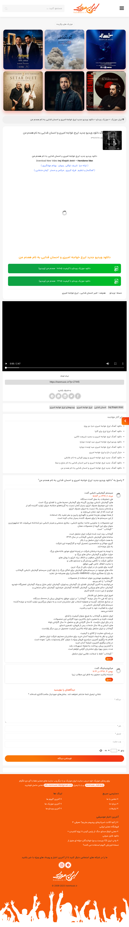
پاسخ (109, 658)
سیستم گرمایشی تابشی (101, 492)
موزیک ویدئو (102, 119)
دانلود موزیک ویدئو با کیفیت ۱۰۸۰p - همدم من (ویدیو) (64, 268)
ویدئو (112, 293)
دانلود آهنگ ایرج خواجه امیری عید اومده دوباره (100, 447)
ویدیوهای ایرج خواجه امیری (62, 407)
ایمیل (118, 734)
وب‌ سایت (117, 741)
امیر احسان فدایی (88, 293)
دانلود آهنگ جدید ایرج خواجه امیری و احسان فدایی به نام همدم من (91, 468)
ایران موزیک (116, 119)
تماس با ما (112, 799)
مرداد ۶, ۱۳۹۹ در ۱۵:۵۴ (103, 496)
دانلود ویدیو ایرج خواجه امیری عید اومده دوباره (101, 441)
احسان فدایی (100, 407)
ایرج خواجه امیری (70, 293)
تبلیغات (113, 808)
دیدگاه (117, 699)
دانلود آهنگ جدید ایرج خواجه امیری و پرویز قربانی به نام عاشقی (93, 457)
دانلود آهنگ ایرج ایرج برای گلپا (108, 431)
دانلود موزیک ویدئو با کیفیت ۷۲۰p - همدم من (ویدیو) (64, 281)
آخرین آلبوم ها (53, 799)
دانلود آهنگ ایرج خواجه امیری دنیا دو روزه (103, 426)
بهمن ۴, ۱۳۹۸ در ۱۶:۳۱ (103, 671)
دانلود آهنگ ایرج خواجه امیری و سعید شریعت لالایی (98, 436)
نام (119, 726)
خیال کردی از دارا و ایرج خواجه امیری (105, 452)
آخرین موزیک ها (52, 803)
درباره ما (113, 803)
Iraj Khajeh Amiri (66, 160)
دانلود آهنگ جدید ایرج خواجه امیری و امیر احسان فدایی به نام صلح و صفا (88, 462)
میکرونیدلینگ (106, 668)
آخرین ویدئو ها (53, 808)
